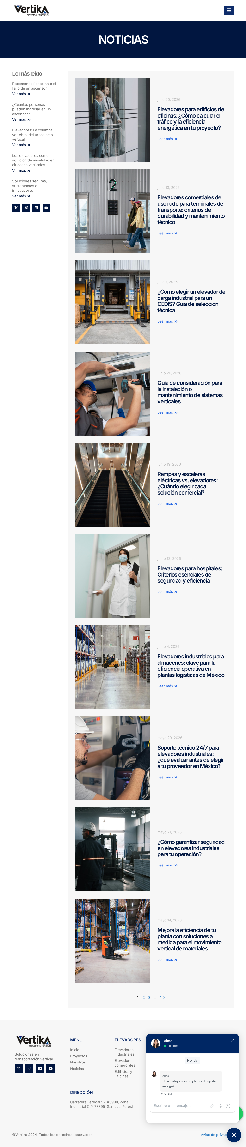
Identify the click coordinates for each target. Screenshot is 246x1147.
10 (162, 997)
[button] (21, 94)
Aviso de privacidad (217, 1135)
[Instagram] (26, 208)
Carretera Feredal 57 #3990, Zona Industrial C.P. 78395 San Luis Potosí (101, 1104)
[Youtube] (46, 208)
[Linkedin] (36, 208)
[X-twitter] (16, 208)
